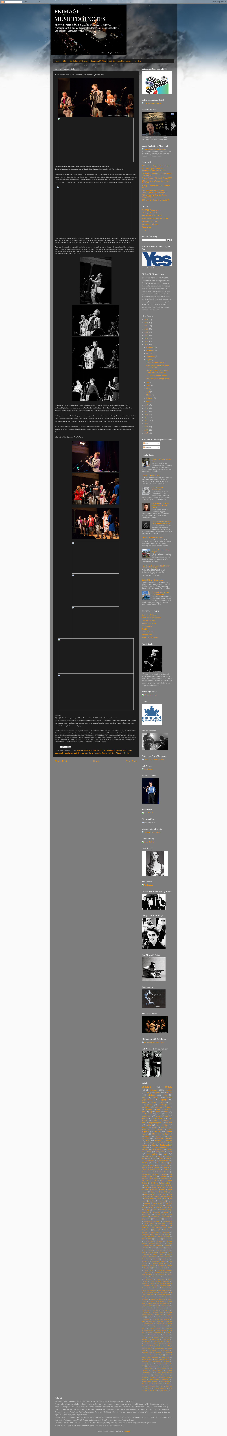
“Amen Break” (156, 1339)
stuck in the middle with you (156, 1332)
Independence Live (149, 623)
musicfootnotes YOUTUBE (152, 216)
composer (160, 1152)
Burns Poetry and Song (151, 475)
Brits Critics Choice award (158, 1225)
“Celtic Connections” (158, 1187)
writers (169, 1107)
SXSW (150, 1239)
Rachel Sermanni (148, 1172)
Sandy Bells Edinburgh (158, 1299)
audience (167, 1245)
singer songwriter (155, 1123)
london (144, 1127)
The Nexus (159, 1241)
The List (145, 629)
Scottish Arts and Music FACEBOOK (155, 218)
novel (163, 1165)
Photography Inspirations (149, 1297)
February (150, 398)
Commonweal (147, 626)
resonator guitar (162, 1326)
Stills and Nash (167, 1239)
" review (169, 1265)
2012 (146, 421)
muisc (155, 1158)
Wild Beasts (160, 1314)
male (143, 1321)
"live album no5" (160, 1274)
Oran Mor (164, 1127)
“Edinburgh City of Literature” (151, 1352)
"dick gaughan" (155, 1216)
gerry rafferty (152, 1154)
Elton (165, 1230)
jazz (157, 1165)
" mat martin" (161, 1265)
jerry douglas (162, 1125)
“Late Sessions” (152, 1366)
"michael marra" (155, 1277)
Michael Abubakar (152, 1292)
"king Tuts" (168, 1203)
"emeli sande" (166, 1216)
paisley (155, 1254)
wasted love (157, 1337)
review (164, 1095)
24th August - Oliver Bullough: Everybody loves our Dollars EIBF (154, 191)
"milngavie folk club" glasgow (152, 1221)
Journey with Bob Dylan (149, 1290)
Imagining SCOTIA (98, 61)
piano (153, 1145)
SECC (143, 1239)
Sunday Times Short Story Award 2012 (159, 1303)
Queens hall (106, 753)
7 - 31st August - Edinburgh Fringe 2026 (157, 178)
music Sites (160, 1321)
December (150, 347)
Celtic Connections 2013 (151, 1170)
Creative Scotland (148, 621)
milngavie (160, 1185)
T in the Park (148, 1241)
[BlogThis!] (63, 747)
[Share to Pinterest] (70, 747)
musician (145, 1136)
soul (123, 753)
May (148, 389)
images (164, 1174)
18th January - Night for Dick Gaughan (156, 166)
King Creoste (154, 1234)
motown (167, 1250)
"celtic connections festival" (151, 1167)
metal (170, 1201)
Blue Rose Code (99, 750)
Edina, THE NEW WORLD (152, 537)
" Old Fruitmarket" (148, 1161)
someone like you (161, 1330)
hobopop (169, 1317)
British (148, 1140)
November (150, 350)
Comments (149, 447)
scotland (146, 1086)
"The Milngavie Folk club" (164, 1270)
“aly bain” (160, 1386)
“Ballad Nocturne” (158, 1341)
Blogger (127, 1431)
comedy (165, 1120)
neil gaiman (162, 1252)
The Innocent (161, 1308)
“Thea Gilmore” (146, 1259)
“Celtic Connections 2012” (162, 1346)
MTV (143, 1292)
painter (146, 1187)
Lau (153, 1163)
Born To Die (158, 1181)
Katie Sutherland (149, 1205)
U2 (163, 1243)
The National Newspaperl (151, 618)
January (149, 401)
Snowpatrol (157, 1239)
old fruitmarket (157, 1149)
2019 (146, 341)
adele (153, 1185)
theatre (158, 1132)
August (149, 360)
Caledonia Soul (120, 750)
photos (158, 1092)
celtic (158, 1116)
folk (148, 1092)
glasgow (153, 1090)
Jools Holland (166, 1288)
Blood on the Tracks (148, 1283)
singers (158, 1136)
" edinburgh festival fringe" (159, 1263)
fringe (82, 753)
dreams (153, 1247)
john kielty (151, 1201)
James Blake (155, 1232)
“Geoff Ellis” (145, 1361)
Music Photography (165, 1192)
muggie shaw (151, 1321)
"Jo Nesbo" (169, 1268)
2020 (146, 338)
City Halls (154, 1190)
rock (158, 1109)
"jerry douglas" (146, 1219)
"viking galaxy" (161, 1223)
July (148, 382)
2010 (146, 427)
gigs (162, 1102)
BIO (64, 61)
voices (128, 753)
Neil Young (162, 1194)
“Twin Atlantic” (151, 1386)
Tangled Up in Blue (147, 1305)
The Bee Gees (165, 1305)
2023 (146, 329)
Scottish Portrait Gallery (156, 1301)
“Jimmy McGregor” (147, 1364)
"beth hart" (147, 1272)
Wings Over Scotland (150, 637)
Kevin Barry (145, 1234)
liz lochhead (162, 1201)
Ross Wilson (116, 753)
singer (144, 1102)
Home (57, 61)
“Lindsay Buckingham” (165, 1366)
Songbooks (146, 230)
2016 (146, 408)
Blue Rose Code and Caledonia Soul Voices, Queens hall (157, 371)
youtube (166, 1212)
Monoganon (164, 1292)
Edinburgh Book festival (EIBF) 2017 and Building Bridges (156, 567)
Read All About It (163, 1172)
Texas (157, 1305)
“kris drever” (145, 1261)
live (143, 1097)
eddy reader (59, 753)
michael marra (147, 1156)
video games (154, 1179)
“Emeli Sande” (166, 1357)
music (98, 753)
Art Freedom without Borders (157, 375)
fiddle (166, 1112)
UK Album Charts (157, 1312)
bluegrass (156, 1174)
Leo (162, 1234)
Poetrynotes (146, 227)
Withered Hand (148, 1245)
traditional (145, 1129)
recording (152, 1326)
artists (148, 1125)
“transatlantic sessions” (159, 1261)
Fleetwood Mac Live (150, 1285)
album (155, 1120)
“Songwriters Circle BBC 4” (149, 1377)
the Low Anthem (155, 1335)
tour (168, 1165)
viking (143, 1337)
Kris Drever (154, 1183)
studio (168, 1332)
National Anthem (149, 1194)
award (144, 1207)
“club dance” (148, 1388)
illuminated (147, 1319)
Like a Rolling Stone (148, 1236)
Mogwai (166, 1170)
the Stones (166, 1335)
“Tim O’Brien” (160, 1384)
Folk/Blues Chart (165, 1285)
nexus (170, 1252)
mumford (169, 1185)
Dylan (155, 1230)
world (154, 1127)
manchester (159, 1250)
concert (129, 750)
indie (165, 1154)
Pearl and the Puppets (163, 1294)
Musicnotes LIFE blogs (150, 224)
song (170, 1152)
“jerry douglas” (165, 1259)
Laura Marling (161, 1163)
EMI (160, 1230)
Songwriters (146, 1174)
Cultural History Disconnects (152, 580)
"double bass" (165, 1179)
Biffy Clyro (145, 1163)
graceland (169, 1247)
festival (76, 753)
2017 (146, 405)
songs (156, 1097)
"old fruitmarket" (167, 1221)
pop (170, 1102)
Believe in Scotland (149, 615)
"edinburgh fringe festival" (162, 1272)
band (158, 1112)
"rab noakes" (149, 1279)
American (158, 1107)
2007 (146, 433)
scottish (169, 1090)
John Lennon (166, 1232)
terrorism (144, 1335)
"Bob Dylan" (147, 1268)
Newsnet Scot (147, 635)
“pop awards (153, 1390)
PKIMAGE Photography (150, 210)
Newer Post (61, 761)
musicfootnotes (149, 1323)
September (150, 356)
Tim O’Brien (165, 1310)
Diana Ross (166, 1227)
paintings (146, 1254)
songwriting (156, 1212)
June (148, 386)
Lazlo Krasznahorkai (164, 1290)
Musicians (145, 1107)
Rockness (145, 1299)
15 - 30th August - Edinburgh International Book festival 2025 (153, 169)
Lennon (160, 1205)
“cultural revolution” (160, 1388)
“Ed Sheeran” (153, 1350)
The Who (155, 1310)
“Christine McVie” (147, 1348)
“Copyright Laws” (160, 1348)
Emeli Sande (147, 1114)
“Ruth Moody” (157, 1370)
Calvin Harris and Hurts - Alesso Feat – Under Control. (161, 505)
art (167, 1114)
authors (149, 1109)
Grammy (153, 1192)
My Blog (138, 61)
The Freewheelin (147, 1308)
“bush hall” (169, 1386)
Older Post (131, 761)
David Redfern (155, 1227)
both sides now (160, 1317)
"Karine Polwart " (149, 1270)
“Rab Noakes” (146, 1214)
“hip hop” (156, 1259)
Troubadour (145, 1312)
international (157, 1118)
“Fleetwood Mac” (147, 1359)
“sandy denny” (163, 1390)
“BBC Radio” (166, 1339)
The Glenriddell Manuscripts (157, 488)
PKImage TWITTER (149, 213)
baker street (145, 1247)
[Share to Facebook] (68, 747)
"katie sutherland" (147, 1274)
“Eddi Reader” (165, 1350)
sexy (161, 1254)
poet (143, 1112)
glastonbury (168, 1207)
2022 (146, 332)
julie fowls (91, 753)
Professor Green (153, 1196)
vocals (149, 1337)
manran (154, 1210)
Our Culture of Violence (79, 61)
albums (159, 1199)
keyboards (156, 1319)
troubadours (152, 1256)
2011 (146, 424)
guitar (149, 1105)
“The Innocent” (165, 1381)
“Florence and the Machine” (162, 1359)
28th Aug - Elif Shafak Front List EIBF (156, 200)
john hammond (148, 1250)
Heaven (158, 1140)
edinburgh (69, 753)
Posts (147, 443)
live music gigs (165, 1319)
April (148, 392)
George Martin (146, 1288)
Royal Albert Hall (166, 1196)
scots (154, 1102)
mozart (144, 1252)
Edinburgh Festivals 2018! (155, 362)
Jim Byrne (156, 1288)
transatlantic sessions (163, 1138)
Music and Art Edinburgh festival (158, 379)
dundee (160, 1156)
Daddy (162, 1190)
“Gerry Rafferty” (164, 1256)
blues (152, 1165)
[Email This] (61, 747)
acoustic (169, 1140)
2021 (146, 335)
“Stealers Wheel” (154, 1379)
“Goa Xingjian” (156, 1361)
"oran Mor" (145, 1181)
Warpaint (169, 1243)
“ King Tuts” (166, 1337)
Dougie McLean (146, 1230)
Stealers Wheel (149, 1199)
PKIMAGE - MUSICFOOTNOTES (80, 14)
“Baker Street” (146, 1341)
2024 (146, 326)
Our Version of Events (160, 1147)
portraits (162, 1210)
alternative (159, 1245)
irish (143, 1123)
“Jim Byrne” (166, 1361)
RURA (146, 1185)
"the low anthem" (149, 1223)
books (159, 1114)
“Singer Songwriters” (161, 1375)
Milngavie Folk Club (160, 1134)
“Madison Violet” (149, 1368)
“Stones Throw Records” (149, 1381)
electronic (161, 1247)
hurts (148, 1158)
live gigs (147, 1210)
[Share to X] (65, 747)
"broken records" (157, 1203)
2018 (146, 344)
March (149, 395)
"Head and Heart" (158, 1268)
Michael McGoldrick (164, 1236)
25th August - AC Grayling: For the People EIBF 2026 (155, 196)
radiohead (163, 1176)
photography (146, 1116)
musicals (147, 1203)
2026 (146, 320)
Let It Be (167, 1234)
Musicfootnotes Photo (150, 221)
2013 (146, 417)
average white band (84, 750)
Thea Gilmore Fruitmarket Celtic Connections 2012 (161, 522)
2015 (146, 411)
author (144, 1118)
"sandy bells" (160, 1279)
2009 (146, 430)
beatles (150, 1207)
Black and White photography (160, 1281)
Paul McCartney (166, 1183)
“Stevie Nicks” (166, 1379)
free (165, 1199)
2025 (146, 323)
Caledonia (110, 750)
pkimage (163, 1105)
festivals (145, 1149)
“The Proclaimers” (147, 1384)
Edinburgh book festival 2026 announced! (160, 593)
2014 (146, 414)
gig (86, 753)
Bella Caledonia (148, 632)
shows (161, 1158)
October (149, 353)
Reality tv (165, 1297)
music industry (152, 1252)
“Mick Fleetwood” (161, 1368)
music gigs (169, 1321)
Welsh (168, 1205)
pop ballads (160, 1323)
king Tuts (153, 1176)
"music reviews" (167, 1277)
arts (166, 1109)
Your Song (150, 1317)
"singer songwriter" (163, 1161)
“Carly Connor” (159, 1343)
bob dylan (158, 1129)
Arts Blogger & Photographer (120, 61)
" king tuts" (152, 1265)
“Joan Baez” (159, 1364)
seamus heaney (155, 1328)
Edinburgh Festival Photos (164, 1283)
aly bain (169, 1123)
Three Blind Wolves (154, 1243)
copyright (159, 1207)
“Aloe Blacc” (145, 1339)
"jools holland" (157, 1219)
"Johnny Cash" (159, 1214)
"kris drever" (168, 1219)
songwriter (163, 1100)
